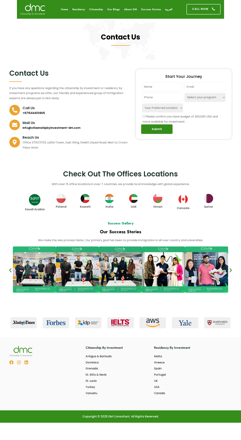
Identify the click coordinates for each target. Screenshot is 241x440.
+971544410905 (34, 113)
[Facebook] (11, 362)
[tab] (34, 202)
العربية (168, 9)
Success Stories (151, 9)
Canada (159, 393)
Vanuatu (91, 393)
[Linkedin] (26, 362)
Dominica (92, 362)
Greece (159, 362)
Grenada (92, 368)
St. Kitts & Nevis (96, 375)
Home (64, 9)
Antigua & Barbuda (99, 356)
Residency (78, 9)
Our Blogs (113, 9)
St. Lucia (91, 381)
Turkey (90, 387)
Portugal (160, 375)
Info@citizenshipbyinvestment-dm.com (51, 128)
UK (156, 381)
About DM (130, 9)
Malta (158, 356)
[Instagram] (19, 362)
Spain (158, 368)
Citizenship (96, 9)
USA (156, 387)
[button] (10, 270)
